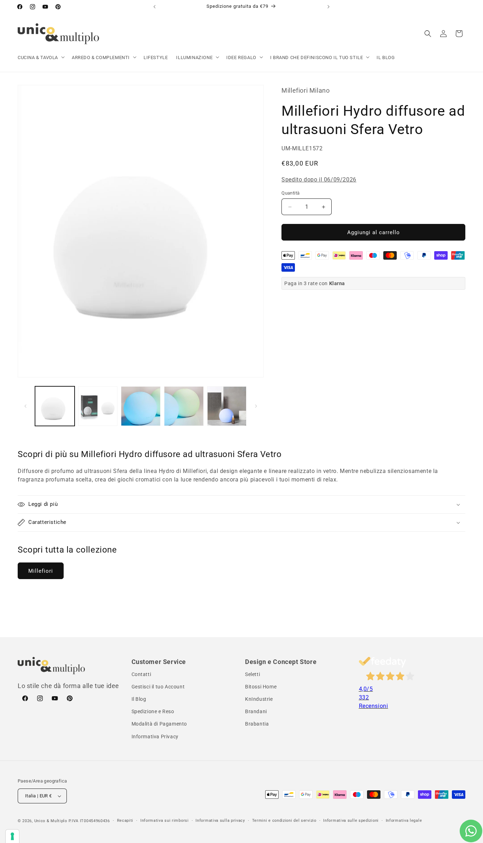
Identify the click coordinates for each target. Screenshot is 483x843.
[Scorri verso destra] (256, 406)
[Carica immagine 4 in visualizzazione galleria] (184, 406)
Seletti (252, 674)
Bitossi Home (261, 686)
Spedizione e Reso (153, 712)
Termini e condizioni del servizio (284, 820)
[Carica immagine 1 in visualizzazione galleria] (55, 406)
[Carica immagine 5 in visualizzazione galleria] (227, 406)
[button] (40, 58)
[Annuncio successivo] (328, 6)
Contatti (141, 674)
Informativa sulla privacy (220, 820)
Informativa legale (404, 820)
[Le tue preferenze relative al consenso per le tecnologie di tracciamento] (12, 836)
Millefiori (40, 571)
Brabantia (257, 724)
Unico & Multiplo (50, 821)
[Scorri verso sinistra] (25, 406)
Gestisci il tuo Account (158, 686)
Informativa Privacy (155, 736)
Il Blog (139, 699)
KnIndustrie (259, 699)
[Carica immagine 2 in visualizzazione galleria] (98, 406)
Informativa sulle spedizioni (351, 820)
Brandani (256, 712)
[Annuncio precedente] (154, 6)
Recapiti (125, 820)
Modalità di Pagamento (159, 724)
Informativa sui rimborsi (164, 820)
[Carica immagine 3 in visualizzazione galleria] (141, 406)
